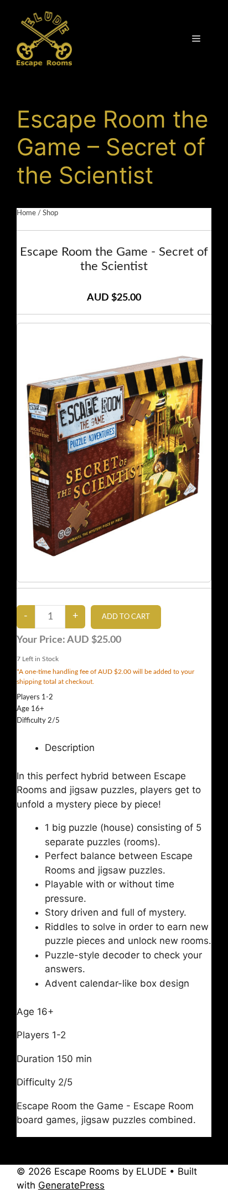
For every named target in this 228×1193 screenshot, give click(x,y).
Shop (50, 213)
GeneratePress (71, 1185)
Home (26, 213)
